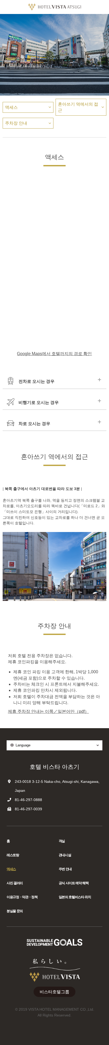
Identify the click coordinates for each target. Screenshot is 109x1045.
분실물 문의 (15, 911)
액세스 (11, 107)
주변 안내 (65, 869)
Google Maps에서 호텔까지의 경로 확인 (54, 353)
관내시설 (65, 855)
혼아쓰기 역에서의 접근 (78, 107)
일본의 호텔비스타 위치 (75, 897)
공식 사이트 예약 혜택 (74, 883)
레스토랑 (13, 855)
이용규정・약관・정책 (22, 897)
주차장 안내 (16, 123)
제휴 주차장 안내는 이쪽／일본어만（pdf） (48, 711)
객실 (62, 841)
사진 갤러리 (15, 883)
